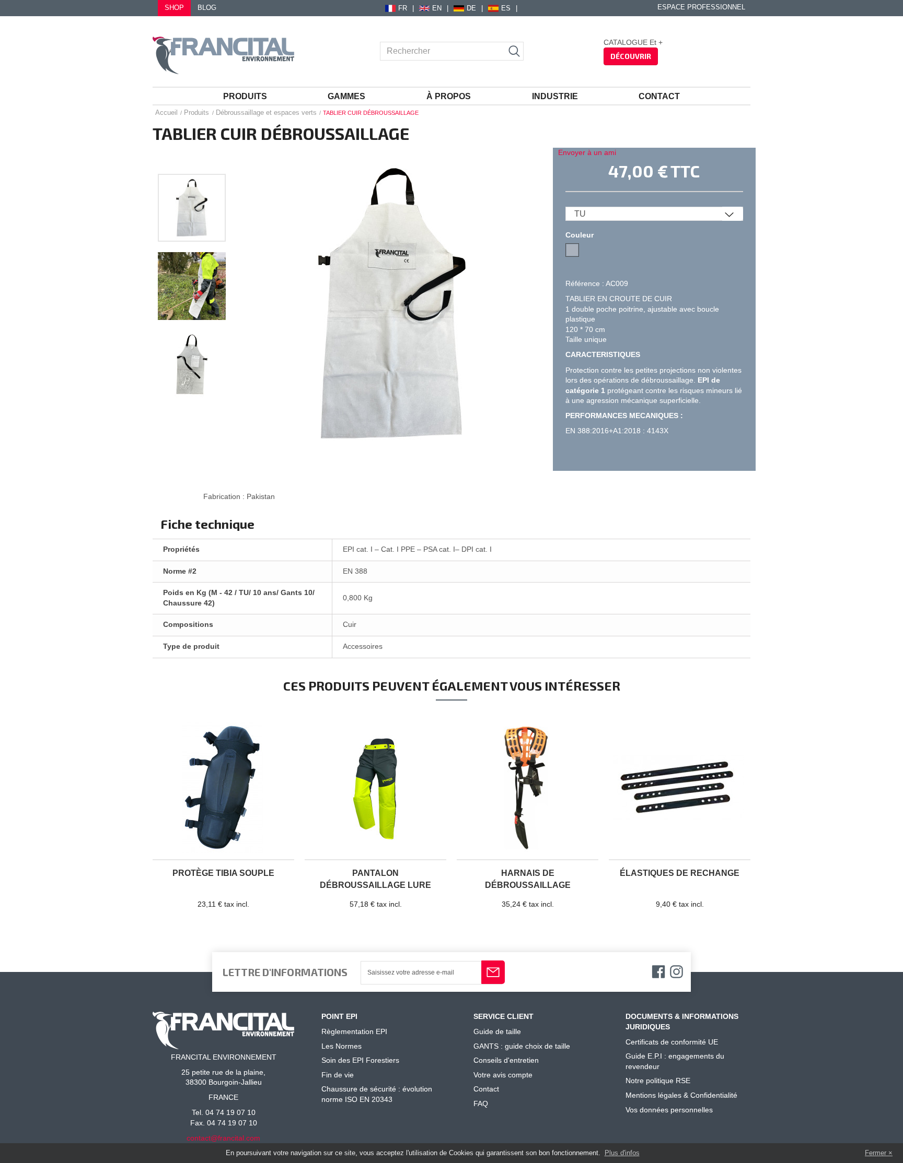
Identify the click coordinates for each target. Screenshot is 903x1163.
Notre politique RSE (658, 1080)
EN (437, 8)
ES (506, 8)
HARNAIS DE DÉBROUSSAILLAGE (528, 879)
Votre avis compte (502, 1075)
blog (207, 7)
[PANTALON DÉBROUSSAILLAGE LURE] (375, 788)
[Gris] (572, 250)
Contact (659, 96)
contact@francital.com (223, 1138)
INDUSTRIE (555, 96)
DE (471, 8)
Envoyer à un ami (587, 152)
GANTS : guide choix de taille (521, 1046)
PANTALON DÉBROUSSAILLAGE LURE (375, 879)
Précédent (192, 162)
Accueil (166, 112)
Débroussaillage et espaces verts (266, 112)
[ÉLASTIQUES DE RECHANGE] (679, 788)
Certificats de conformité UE (672, 1042)
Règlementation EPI (354, 1031)
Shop (174, 7)
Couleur (580, 235)
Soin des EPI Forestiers (360, 1060)
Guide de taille (497, 1031)
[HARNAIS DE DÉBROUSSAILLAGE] (527, 788)
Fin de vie (337, 1075)
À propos (448, 96)
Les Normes (341, 1046)
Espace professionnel (701, 7)
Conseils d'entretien (506, 1060)
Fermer (875, 1153)
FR (402, 8)
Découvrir (630, 56)
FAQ (480, 1103)
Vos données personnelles (669, 1110)
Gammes (346, 96)
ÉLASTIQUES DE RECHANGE (679, 873)
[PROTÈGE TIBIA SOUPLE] (223, 788)
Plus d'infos (622, 1153)
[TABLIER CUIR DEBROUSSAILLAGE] (192, 208)
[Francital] (223, 55)
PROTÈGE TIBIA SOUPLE (223, 873)
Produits (245, 96)
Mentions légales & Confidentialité (681, 1095)
